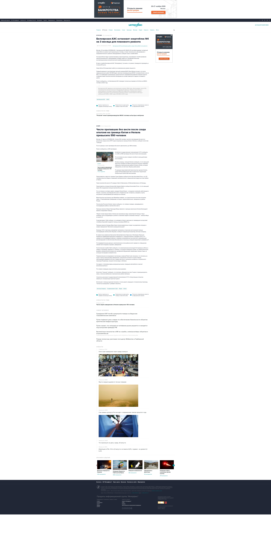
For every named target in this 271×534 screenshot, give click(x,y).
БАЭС (107, 99)
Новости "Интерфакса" (126, 501)
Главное (98, 30)
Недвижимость (51, 20)
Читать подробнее (104, 169)
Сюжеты (152, 30)
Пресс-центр (116, 482)
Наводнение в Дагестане (148, 471)
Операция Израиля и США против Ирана (119, 472)
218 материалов (164, 475)
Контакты (98, 482)
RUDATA (123, 504)
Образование (59, 20)
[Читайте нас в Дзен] (123, 508)
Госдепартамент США (112, 288)
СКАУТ (98, 504)
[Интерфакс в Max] (131, 508)
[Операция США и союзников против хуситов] (167, 468)
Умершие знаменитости (135, 470)
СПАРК (98, 501)
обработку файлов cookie (157, 490)
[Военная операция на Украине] (104, 468)
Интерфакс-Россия (31, 20)
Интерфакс (135, 25)
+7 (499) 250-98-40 (135, 492)
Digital (140, 30)
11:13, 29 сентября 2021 (107, 35)
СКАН (123, 502)
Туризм (45, 20)
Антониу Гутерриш (101, 288)
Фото (157, 30)
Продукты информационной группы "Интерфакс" (117, 496)
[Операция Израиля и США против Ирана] (120, 469)
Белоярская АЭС (101, 99)
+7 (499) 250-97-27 (144, 492)
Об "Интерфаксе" (15, 20)
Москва (135, 30)
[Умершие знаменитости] (135, 468)
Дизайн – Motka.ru (161, 508)
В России (104, 30)
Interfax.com (23, 20)
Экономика (117, 30)
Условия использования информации (165, 505)
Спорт (123, 30)
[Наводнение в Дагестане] (151, 468)
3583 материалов (117, 475)
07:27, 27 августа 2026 (106, 126)
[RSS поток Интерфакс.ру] (129, 508)
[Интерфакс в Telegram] (125, 508)
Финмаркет (39, 20)
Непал (124, 288)
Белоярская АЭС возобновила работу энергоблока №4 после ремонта (130, 46)
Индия (120, 288)
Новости (146, 30)
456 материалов (132, 472)
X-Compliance (99, 502)
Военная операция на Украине (103, 471)
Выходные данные (161, 507)
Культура (129, 30)
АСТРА (98, 506)
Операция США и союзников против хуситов (165, 472)
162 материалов (148, 474)
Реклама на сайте (132, 482)
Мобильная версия (5, 20)
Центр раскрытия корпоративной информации (131, 505)
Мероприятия (67, 20)
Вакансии (123, 482)
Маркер (98, 505)
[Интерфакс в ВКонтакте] (127, 508)
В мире (111, 30)
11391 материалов (101, 474)
